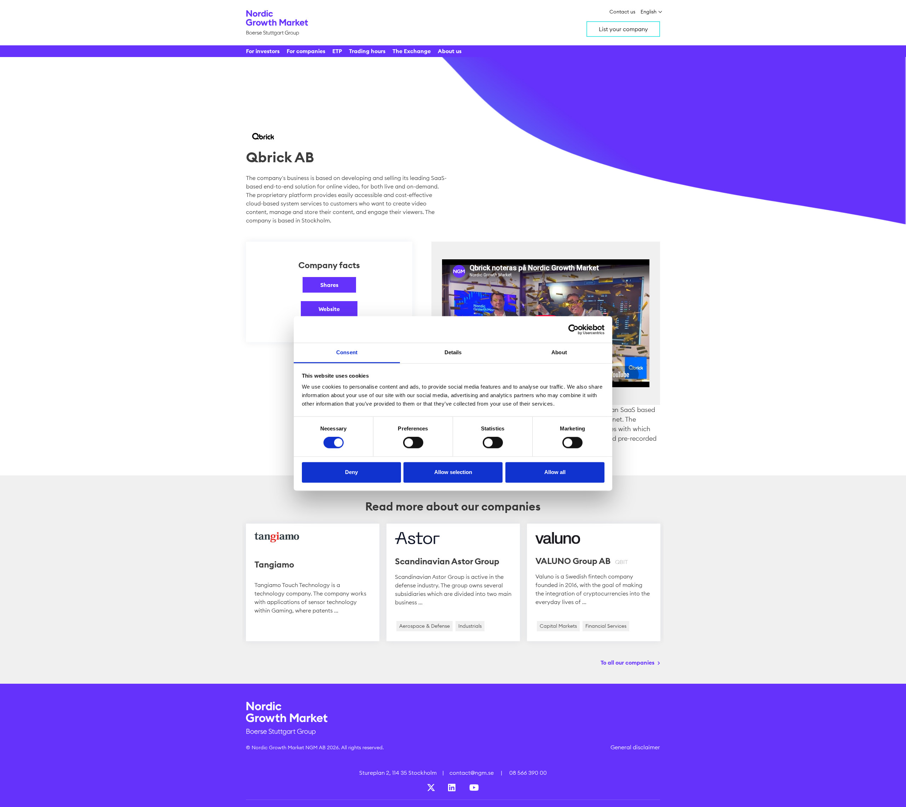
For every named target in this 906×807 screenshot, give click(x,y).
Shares (329, 284)
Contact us (622, 12)
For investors (263, 51)
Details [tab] (453, 352)
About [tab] (559, 352)
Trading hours (367, 51)
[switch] (413, 442)
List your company (623, 29)
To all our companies (627, 662)
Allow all (555, 472)
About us (449, 51)
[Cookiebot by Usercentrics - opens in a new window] (573, 329)
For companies (306, 51)
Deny (351, 472)
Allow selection (453, 472)
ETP (337, 51)
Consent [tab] (346, 352)
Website (329, 308)
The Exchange (411, 51)
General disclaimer (635, 747)
